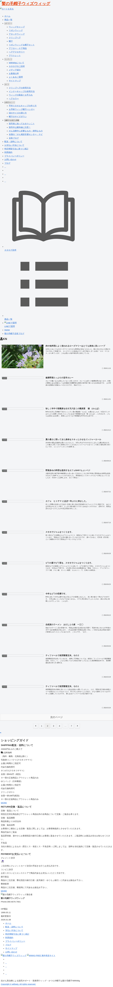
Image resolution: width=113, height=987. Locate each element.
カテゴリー (8, 23)
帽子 (11, 41)
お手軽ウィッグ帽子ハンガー (22, 109)
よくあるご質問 (16, 77)
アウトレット (15, 55)
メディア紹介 (15, 70)
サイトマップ (15, 81)
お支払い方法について (14, 145)
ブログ (7, 163)
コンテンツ (8, 59)
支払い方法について (14, 930)
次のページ (56, 717)
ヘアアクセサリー (17, 52)
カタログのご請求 (17, 66)
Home (7, 330)
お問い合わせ (10, 159)
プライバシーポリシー (14, 156)
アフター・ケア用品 (18, 48)
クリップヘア (15, 38)
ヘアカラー (14, 99)
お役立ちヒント (10, 102)
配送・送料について (13, 141)
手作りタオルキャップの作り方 (23, 106)
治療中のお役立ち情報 (12, 120)
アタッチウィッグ (17, 34)
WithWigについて (16, 63)
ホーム (7, 16)
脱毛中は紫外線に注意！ (20, 127)
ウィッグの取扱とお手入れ (21, 95)
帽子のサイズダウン (18, 116)
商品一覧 (8, 20)
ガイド (7, 84)
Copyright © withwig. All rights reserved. (18, 984)
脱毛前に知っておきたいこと (22, 124)
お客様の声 (14, 73)
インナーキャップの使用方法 (22, 91)
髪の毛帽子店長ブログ (14, 333)
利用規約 (8, 152)
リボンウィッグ (16, 30)
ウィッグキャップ (17, 27)
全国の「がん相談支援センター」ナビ (26, 134)
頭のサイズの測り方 (18, 113)
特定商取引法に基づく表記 (16, 149)
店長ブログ (14, 138)
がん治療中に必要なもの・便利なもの (26, 131)
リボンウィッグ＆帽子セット (22, 45)
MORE (4, 803)
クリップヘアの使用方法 (20, 88)
